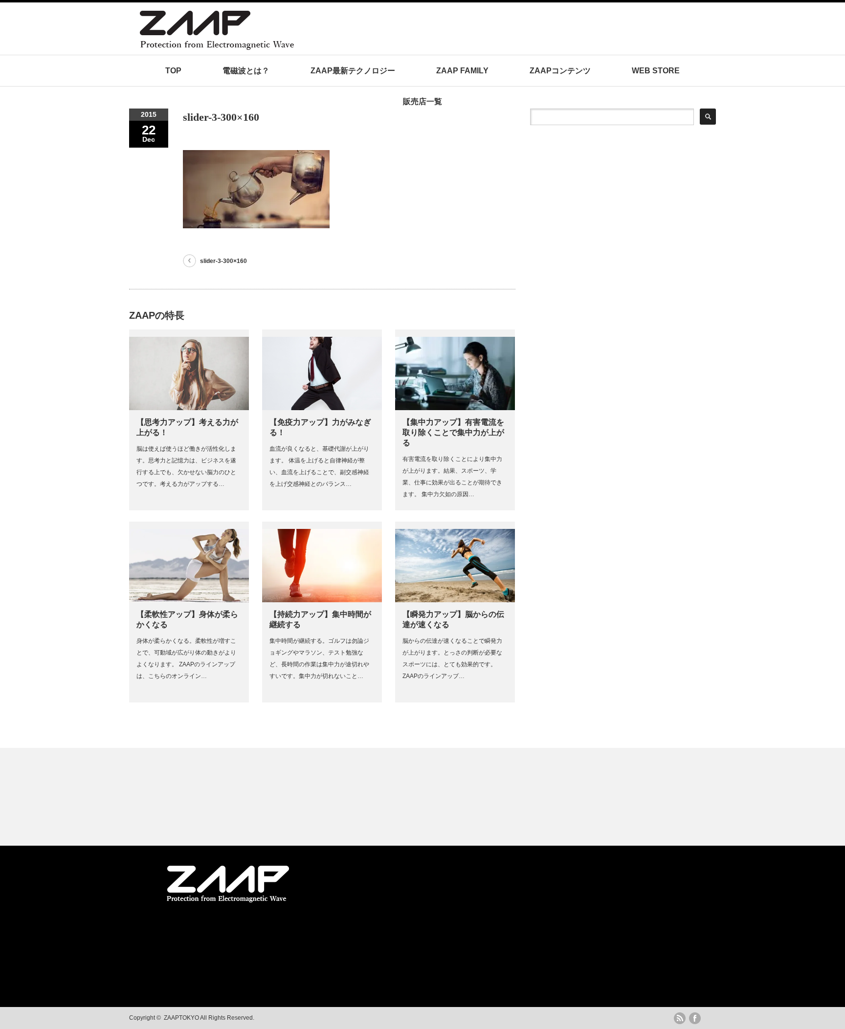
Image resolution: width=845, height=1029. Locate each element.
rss (680, 1018)
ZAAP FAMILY (462, 70)
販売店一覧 (422, 101)
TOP (173, 70)
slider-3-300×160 (223, 261)
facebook (695, 1018)
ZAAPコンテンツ (560, 70)
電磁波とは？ (245, 70)
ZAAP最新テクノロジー (353, 70)
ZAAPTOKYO (181, 1017)
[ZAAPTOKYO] (312, 47)
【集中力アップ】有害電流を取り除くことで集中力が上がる (453, 432)
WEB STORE (656, 70)
